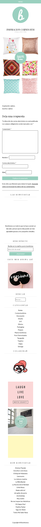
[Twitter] (16, 237)
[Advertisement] (20, 447)
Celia (24, 32)
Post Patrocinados (20, 335)
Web (3, 172)
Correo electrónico (9, 163)
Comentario (6, 129)
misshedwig (21, 496)
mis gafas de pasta (20, 493)
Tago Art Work (21, 510)
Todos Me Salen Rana (20, 512)
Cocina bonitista (20, 313)
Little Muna (20, 487)
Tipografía (20, 338)
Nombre (5, 157)
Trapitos (20, 341)
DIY (20, 321)
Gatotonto (20, 476)
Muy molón (20, 498)
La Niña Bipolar (20, 482)
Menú (20, 2)
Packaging (20, 327)
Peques (20, 330)
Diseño (20, 319)
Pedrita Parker (20, 507)
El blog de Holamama (20, 473)
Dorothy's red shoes (20, 471)
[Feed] (13, 237)
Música (20, 324)
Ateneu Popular (20, 468)
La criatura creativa (20, 479)
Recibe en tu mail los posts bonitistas (20, 246)
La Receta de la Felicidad (20, 485)
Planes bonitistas (20, 333)
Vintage (20, 346)
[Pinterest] (24, 237)
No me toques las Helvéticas (20, 501)
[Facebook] (20, 237)
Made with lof (20, 490)
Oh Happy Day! (20, 504)
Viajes (20, 344)
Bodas (20, 310)
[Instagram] (28, 237)
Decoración (20, 316)
